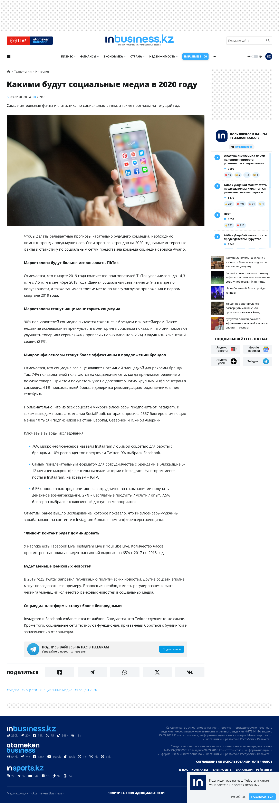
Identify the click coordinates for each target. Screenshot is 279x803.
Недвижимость (162, 56)
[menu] (8, 56)
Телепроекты (221, 770)
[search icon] (268, 40)
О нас (183, 770)
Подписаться (262, 797)
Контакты (199, 770)
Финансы (88, 56)
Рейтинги (264, 770)
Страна (136, 56)
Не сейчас (238, 797)
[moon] (260, 56)
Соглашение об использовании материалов (234, 761)
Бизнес (67, 56)
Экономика (113, 56)
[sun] (249, 56)
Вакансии (244, 770)
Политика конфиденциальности (136, 793)
